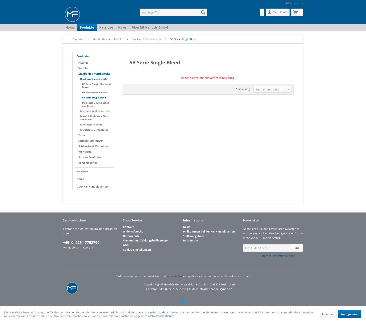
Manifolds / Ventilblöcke (94, 73)
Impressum (190, 240)
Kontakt (128, 227)
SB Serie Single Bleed (94, 97)
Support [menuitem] (294, 3)
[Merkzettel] (262, 12)
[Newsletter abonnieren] (297, 248)
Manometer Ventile (91, 124)
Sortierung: (243, 89)
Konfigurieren (349, 314)
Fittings (83, 62)
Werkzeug (85, 151)
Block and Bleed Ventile (93, 79)
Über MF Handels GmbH (92, 186)
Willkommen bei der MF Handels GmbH (209, 231)
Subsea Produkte (89, 157)
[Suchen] (203, 12)
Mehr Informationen (161, 316)
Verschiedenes (87, 163)
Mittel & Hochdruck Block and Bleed (94, 118)
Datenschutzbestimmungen (277, 256)
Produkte (82, 56)
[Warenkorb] (297, 12)
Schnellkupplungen (91, 140)
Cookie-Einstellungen (137, 249)
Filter (81, 135)
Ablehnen (328, 314)
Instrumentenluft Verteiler (95, 111)
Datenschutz (131, 236)
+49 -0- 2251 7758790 (81, 242)
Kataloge (82, 171)
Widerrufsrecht (133, 231)
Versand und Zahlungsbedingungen (146, 240)
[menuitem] (173, 12)
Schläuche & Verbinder (93, 146)
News (80, 179)
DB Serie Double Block (94, 92)
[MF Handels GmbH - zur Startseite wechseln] (72, 14)
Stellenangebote (193, 236)
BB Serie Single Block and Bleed (96, 85)
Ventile (82, 68)
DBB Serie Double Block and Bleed (95, 104)
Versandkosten (175, 276)
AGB (125, 245)
